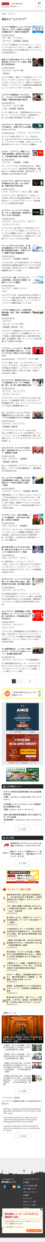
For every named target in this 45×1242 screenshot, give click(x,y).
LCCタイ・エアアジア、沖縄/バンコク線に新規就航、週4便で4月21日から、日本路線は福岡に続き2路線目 (16, 154)
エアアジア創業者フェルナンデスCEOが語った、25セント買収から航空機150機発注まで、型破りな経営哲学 (16, 29)
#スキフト (17, 491)
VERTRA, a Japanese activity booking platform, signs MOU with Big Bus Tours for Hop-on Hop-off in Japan (22, 1110)
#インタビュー (18, 38)
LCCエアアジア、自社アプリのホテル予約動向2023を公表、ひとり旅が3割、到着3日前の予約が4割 (16, 183)
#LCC (4, 291)
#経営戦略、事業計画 (21, 41)
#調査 (36, 192)
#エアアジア (7, 41)
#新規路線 (17, 162)
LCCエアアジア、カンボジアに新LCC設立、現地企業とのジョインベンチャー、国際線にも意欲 (16, 450)
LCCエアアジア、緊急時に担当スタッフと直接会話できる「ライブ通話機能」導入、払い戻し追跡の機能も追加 (16, 382)
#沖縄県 (26, 162)
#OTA (4, 558)
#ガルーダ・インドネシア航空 (13, 324)
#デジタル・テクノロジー (11, 224)
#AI (4, 38)
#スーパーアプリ (34, 133)
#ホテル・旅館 (27, 192)
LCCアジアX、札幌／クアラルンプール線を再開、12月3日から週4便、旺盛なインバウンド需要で (16, 280)
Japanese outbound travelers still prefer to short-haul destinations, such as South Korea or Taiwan (21, 1128)
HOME (4, 14)
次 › (30, 681)
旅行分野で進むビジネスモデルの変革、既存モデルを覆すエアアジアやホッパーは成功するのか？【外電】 (16, 549)
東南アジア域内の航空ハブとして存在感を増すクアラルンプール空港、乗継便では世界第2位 (16, 62)
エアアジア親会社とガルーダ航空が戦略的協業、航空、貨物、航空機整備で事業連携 (16, 312)
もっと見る (22, 829)
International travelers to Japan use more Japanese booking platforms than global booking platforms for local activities (20, 1119)
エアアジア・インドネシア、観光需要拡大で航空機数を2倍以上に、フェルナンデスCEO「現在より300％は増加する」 (16, 352)
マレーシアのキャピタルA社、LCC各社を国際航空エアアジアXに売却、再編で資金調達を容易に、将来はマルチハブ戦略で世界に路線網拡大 (16, 249)
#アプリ (5, 192)
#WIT (9, 38)
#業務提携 (23, 459)
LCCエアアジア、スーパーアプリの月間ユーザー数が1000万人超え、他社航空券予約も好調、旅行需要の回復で (16, 581)
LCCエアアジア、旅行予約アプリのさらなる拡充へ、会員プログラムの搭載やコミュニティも (16, 127)
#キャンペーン (18, 624)
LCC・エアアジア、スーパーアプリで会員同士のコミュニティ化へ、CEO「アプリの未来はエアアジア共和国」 (16, 415)
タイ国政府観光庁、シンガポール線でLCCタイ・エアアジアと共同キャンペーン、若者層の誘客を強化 (16, 651)
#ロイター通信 (18, 70)
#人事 (5, 108)
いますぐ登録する (35, 1231)
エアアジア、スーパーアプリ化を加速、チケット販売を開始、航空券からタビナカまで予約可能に (16, 212)
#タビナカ (31, 221)
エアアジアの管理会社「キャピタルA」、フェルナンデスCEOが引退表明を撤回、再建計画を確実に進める (16, 97)
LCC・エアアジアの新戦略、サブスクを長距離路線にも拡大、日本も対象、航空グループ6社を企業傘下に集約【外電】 (16, 481)
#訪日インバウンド (20, 288)
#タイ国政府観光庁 (32, 660)
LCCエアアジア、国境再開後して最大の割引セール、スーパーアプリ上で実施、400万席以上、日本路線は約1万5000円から (16, 615)
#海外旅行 (6, 73)
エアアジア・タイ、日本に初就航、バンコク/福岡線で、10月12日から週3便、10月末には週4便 (16, 517)
